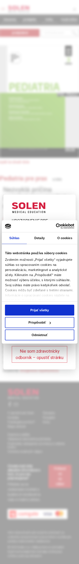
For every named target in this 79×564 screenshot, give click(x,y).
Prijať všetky (39, 310)
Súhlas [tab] (14, 238)
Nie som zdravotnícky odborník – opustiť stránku (39, 354)
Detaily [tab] (39, 238)
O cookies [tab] (64, 238)
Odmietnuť (40, 335)
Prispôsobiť (37, 322)
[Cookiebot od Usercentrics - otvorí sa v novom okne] (56, 226)
